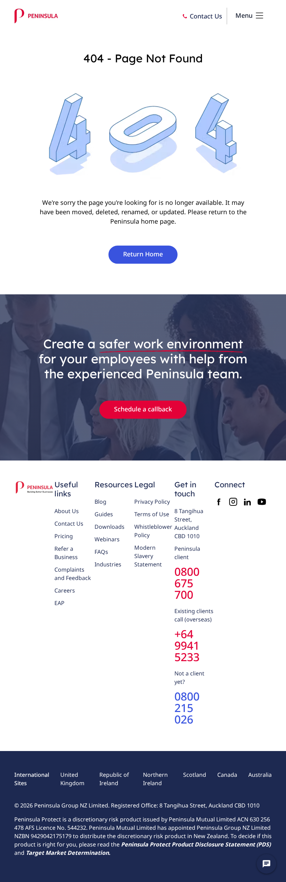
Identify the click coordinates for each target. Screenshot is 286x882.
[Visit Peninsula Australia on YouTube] (261, 501)
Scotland (194, 775)
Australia (260, 775)
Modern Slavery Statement (148, 556)
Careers (64, 590)
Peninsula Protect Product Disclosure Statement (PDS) (196, 844)
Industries (108, 564)
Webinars (107, 539)
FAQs (101, 552)
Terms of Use (151, 514)
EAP (59, 603)
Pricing (63, 536)
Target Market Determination (67, 853)
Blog (100, 501)
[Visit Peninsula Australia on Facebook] (218, 501)
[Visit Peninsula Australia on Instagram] (233, 501)
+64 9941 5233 (187, 645)
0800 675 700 (187, 583)
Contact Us (68, 523)
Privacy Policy (152, 501)
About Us (66, 511)
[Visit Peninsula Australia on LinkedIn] (247, 501)
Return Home (143, 254)
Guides (104, 514)
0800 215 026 (187, 708)
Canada (227, 775)
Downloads (110, 527)
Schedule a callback (143, 409)
